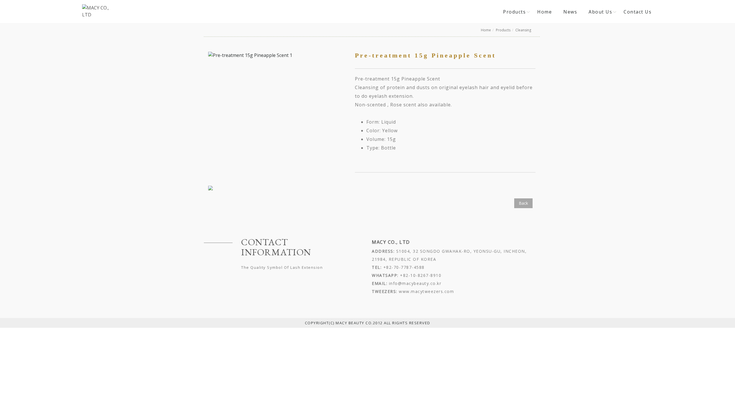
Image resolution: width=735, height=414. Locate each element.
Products (514, 12)
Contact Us (637, 12)
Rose (396, 104)
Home (544, 12)
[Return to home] (96, 11)
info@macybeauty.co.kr (414, 283)
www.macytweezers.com (425, 291)
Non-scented (370, 104)
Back (523, 203)
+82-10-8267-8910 (420, 275)
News (570, 12)
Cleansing (523, 30)
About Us (600, 12)
